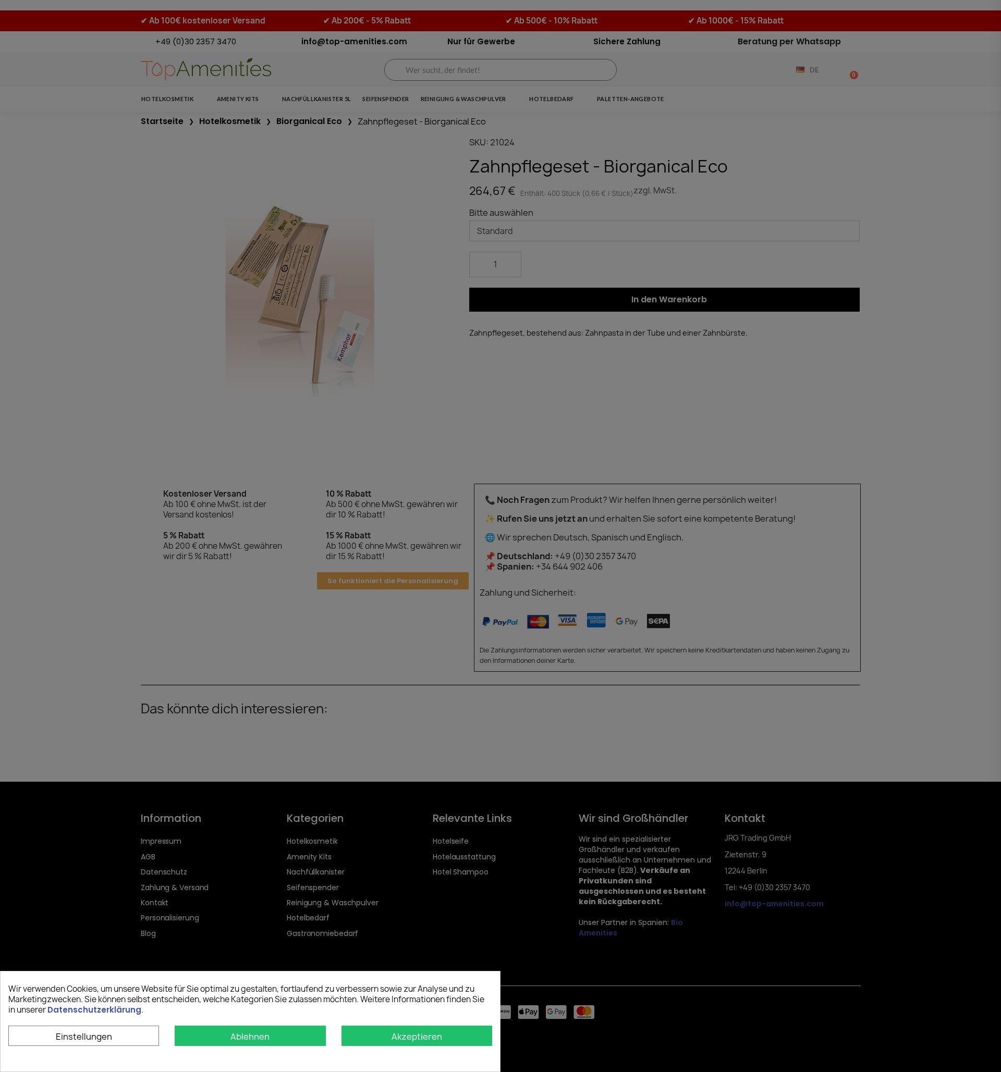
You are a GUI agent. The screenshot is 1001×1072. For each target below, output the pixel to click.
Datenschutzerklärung (94, 1009)
